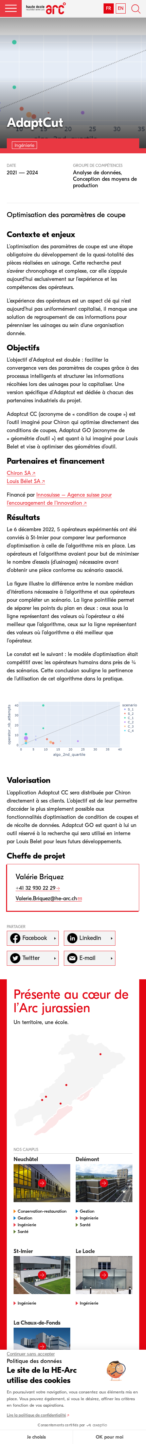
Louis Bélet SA (23, 481)
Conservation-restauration (42, 1211)
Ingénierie (27, 1224)
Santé (23, 1231)
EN (121, 8)
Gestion (25, 1217)
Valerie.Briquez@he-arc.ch (46, 899)
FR (108, 8)
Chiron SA (19, 473)
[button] (11, 8)
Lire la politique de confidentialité (36, 1415)
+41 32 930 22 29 (35, 888)
